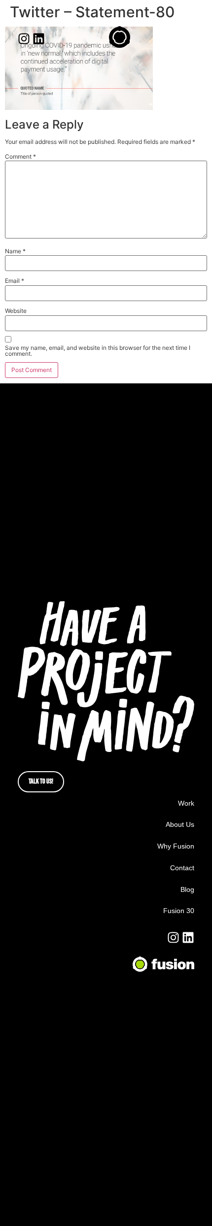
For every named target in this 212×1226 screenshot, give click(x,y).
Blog (187, 889)
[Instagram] (24, 39)
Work (186, 803)
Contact (182, 868)
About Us (180, 824)
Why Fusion (175, 846)
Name (15, 251)
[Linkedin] (39, 39)
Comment (20, 157)
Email (14, 281)
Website (16, 311)
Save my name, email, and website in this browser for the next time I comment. (97, 351)
